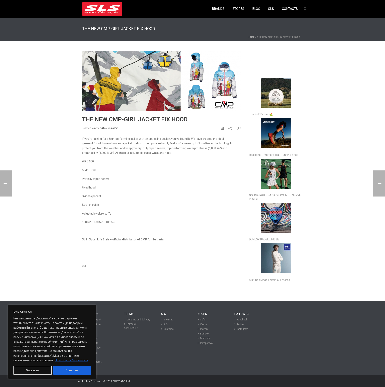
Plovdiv (204, 329)
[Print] (222, 128)
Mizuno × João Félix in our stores (269, 280)
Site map (168, 319)
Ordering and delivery (138, 319)
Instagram (242, 329)
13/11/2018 (99, 128)
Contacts (168, 329)
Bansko (204, 333)
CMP (84, 265)
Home (251, 37)
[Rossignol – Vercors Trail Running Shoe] (276, 133)
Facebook (242, 319)
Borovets (205, 338)
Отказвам (32, 370)
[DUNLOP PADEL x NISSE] (276, 218)
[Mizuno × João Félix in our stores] (276, 258)
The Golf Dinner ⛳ (261, 114)
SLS (165, 324)
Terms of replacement (131, 326)
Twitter (240, 324)
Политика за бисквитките (71, 360)
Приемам (72, 370)
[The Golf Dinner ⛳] (276, 93)
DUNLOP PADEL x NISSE (264, 239)
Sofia (203, 319)
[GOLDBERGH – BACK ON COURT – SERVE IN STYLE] (276, 174)
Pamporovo (206, 343)
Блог (114, 128)
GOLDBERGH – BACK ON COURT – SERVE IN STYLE (275, 197)
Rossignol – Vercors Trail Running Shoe (273, 154)
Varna (203, 324)
